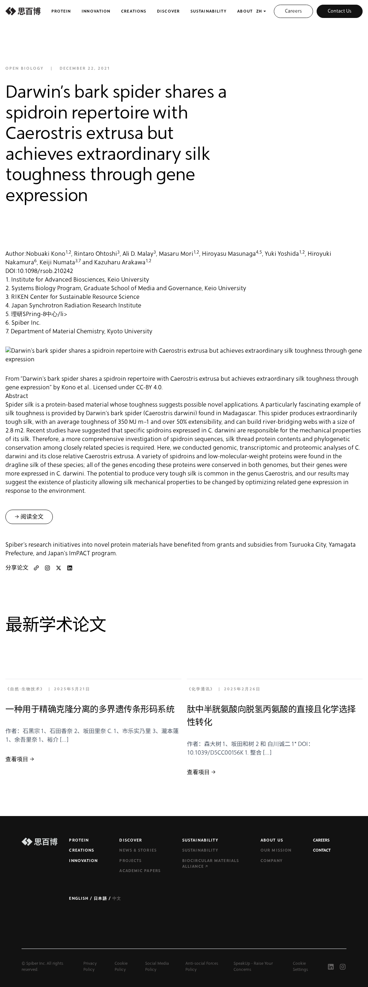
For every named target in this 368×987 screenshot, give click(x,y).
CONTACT (322, 850)
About (245, 11)
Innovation (96, 11)
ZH (259, 11)
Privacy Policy (90, 966)
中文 (116, 898)
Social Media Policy (157, 966)
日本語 (101, 898)
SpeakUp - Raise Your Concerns (253, 966)
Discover (168, 11)
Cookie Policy (121, 966)
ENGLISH (79, 898)
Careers (293, 11)
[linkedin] (69, 568)
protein (61, 11)
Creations (133, 11)
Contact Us (339, 11)
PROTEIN (79, 840)
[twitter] (58, 568)
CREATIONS (81, 850)
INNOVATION (83, 860)
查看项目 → (19, 759)
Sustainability (208, 11)
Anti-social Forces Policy (201, 966)
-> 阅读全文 (29, 517)
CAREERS (321, 840)
